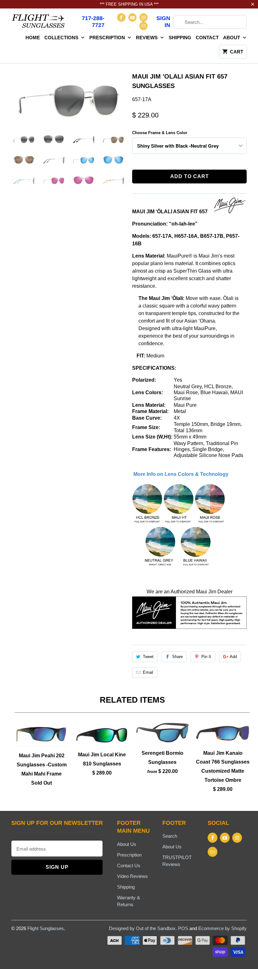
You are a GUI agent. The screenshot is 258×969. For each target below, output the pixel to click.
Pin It (206, 656)
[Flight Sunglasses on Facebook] (121, 17)
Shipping (180, 37)
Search (169, 836)
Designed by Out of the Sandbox (142, 928)
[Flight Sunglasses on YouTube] (132, 17)
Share (177, 656)
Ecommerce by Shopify (222, 928)
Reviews (147, 37)
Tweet (148, 656)
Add (233, 656)
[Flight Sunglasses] (38, 22)
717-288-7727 (93, 21)
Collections (62, 37)
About (232, 37)
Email (148, 672)
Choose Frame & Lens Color (159, 132)
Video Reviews (132, 876)
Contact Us (128, 865)
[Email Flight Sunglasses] (143, 26)
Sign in (163, 21)
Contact (207, 37)
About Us (126, 844)
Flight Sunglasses (45, 928)
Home (32, 37)
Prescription (107, 37)
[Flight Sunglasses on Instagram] (143, 17)
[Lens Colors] (179, 566)
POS (183, 928)
